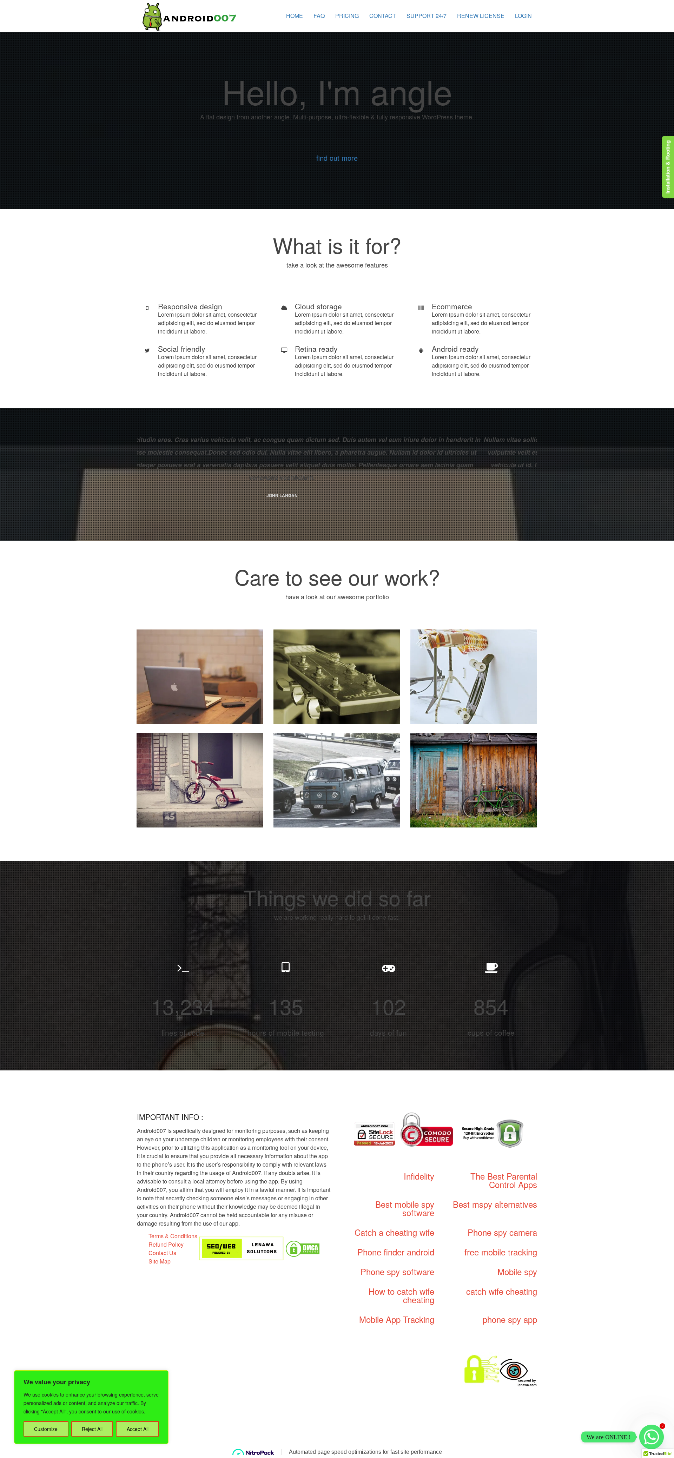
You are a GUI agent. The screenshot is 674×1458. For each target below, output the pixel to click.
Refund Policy (166, 1244)
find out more (337, 158)
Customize (46, 1428)
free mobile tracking (500, 1252)
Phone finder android (395, 1252)
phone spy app (510, 1319)
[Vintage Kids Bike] (200, 780)
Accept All (137, 1428)
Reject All (92, 1428)
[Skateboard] (473, 676)
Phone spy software (397, 1271)
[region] (91, 1407)
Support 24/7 (427, 16)
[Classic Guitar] (336, 676)
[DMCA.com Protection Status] (302, 1248)
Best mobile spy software (404, 1208)
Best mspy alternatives (495, 1204)
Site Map (159, 1261)
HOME (294, 16)
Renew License (480, 16)
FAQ (319, 16)
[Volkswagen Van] (336, 780)
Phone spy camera (502, 1232)
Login (523, 16)
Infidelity (419, 1176)
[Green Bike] (473, 780)
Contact (382, 16)
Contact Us (162, 1253)
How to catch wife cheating (401, 1295)
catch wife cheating (501, 1291)
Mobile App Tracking (396, 1319)
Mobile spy (517, 1271)
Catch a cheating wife (394, 1232)
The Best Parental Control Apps (503, 1180)
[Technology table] (200, 676)
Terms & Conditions (172, 1236)
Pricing (347, 16)
